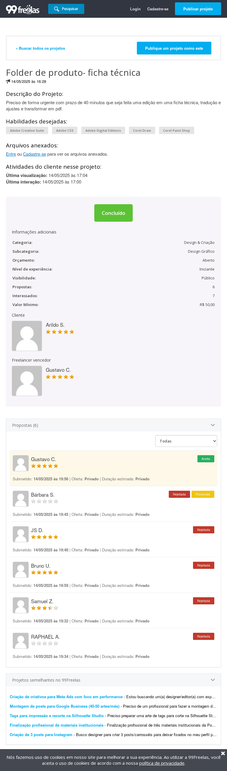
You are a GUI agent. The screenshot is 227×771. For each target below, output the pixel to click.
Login (135, 9)
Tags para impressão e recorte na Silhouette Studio (57, 715)
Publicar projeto (198, 9)
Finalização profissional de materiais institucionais (56, 725)
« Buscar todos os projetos (40, 48)
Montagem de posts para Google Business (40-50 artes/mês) (64, 706)
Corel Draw (142, 130)
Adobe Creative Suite (27, 130)
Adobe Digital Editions (103, 130)
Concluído (113, 213)
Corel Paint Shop (176, 130)
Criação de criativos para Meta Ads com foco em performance (66, 696)
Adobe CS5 (64, 130)
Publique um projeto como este (174, 48)
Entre (11, 154)
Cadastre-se (157, 9)
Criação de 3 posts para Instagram (41, 734)
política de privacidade (161, 763)
